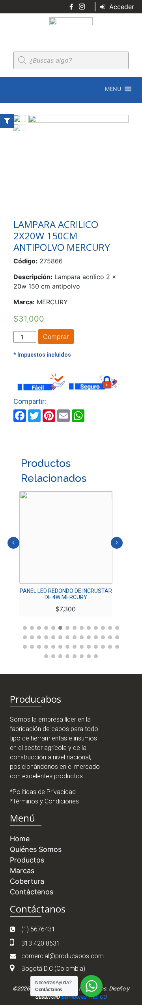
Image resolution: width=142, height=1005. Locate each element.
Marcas (22, 870)
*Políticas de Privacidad (43, 792)
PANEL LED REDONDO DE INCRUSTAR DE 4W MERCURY (66, 594)
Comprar (56, 337)
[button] (113, 89)
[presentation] (13, 543)
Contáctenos (31, 892)
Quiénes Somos (36, 849)
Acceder (120, 7)
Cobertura (27, 881)
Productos (27, 860)
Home (20, 839)
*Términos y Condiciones (44, 801)
